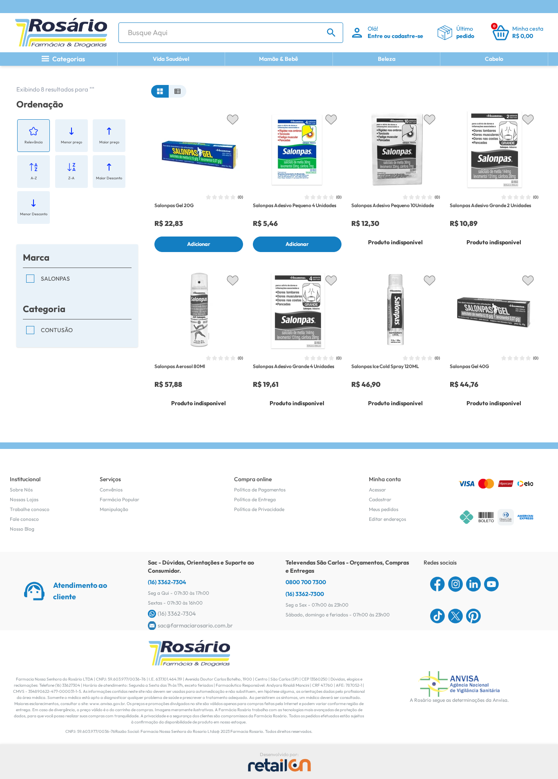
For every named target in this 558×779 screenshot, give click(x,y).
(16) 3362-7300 (305, 594)
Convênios (111, 490)
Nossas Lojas (24, 499)
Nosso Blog (22, 529)
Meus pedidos (383, 509)
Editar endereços (387, 519)
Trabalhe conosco (29, 509)
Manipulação (114, 509)
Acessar (377, 490)
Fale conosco (24, 519)
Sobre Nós (21, 490)
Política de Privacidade (259, 509)
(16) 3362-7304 (167, 582)
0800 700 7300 (306, 582)
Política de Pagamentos (260, 490)
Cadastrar (380, 499)
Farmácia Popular (119, 499)
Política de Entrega (255, 499)
